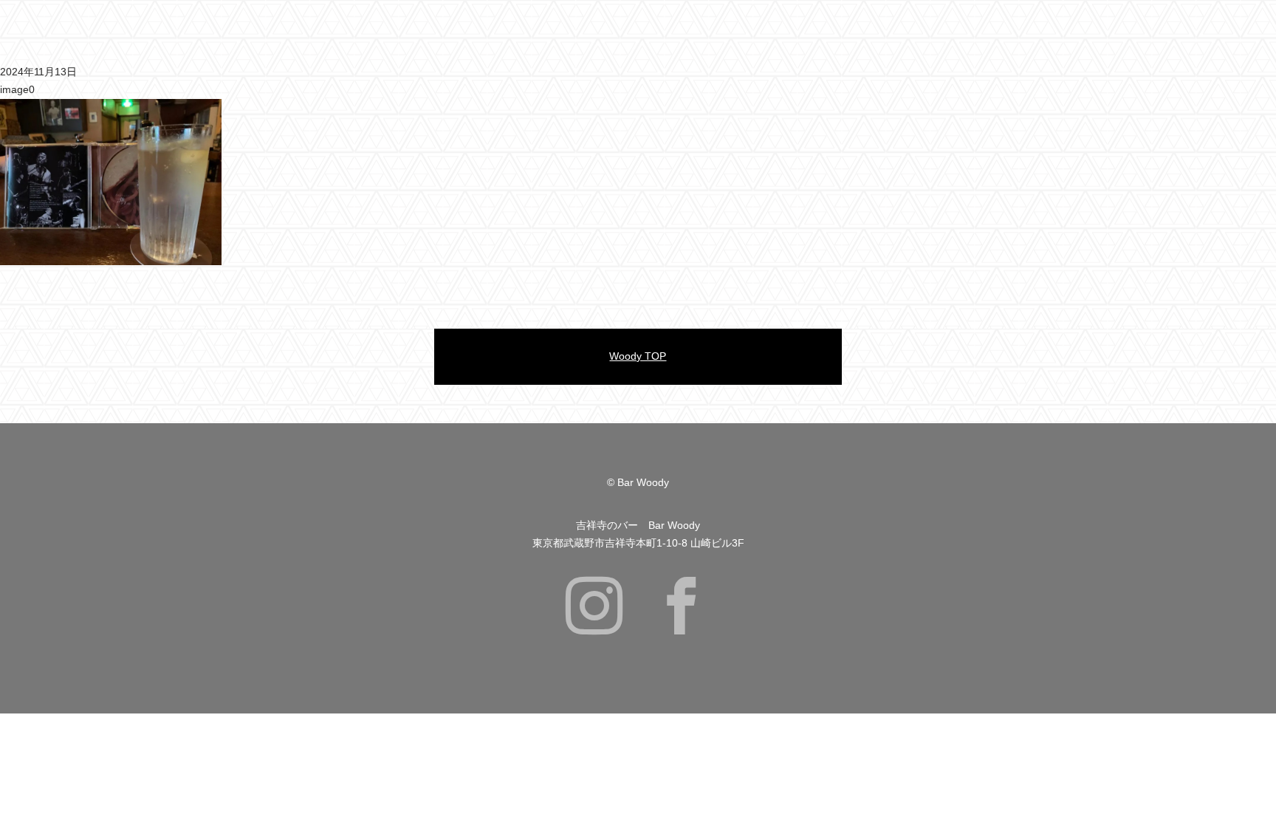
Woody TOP (637, 356)
